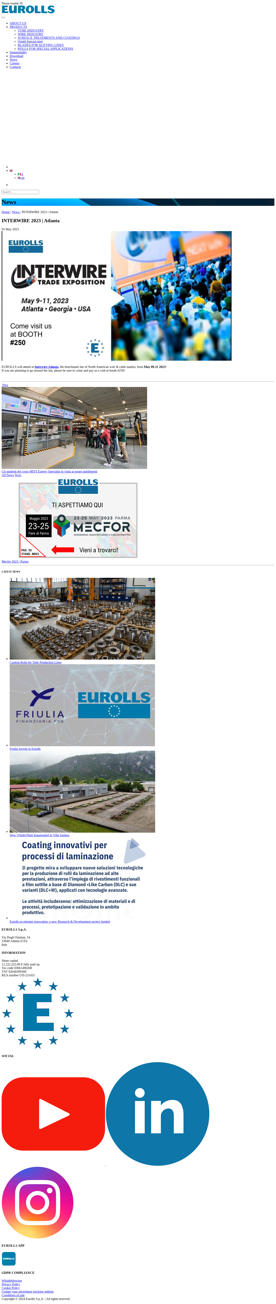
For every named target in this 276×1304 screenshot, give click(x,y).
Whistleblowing (12, 1280)
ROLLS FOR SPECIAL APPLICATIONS (45, 48)
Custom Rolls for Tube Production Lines (35, 662)
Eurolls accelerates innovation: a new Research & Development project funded (60, 921)
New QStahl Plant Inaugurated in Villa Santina (39, 835)
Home (6, 212)
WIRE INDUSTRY (30, 34)
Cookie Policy (11, 1288)
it (22, 174)
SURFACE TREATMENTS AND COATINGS (49, 37)
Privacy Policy (11, 1284)
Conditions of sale (13, 1295)
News (16, 212)
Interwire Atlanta (46, 367)
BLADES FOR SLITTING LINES (41, 45)
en (22, 178)
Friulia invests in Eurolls (25, 748)
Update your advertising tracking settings (28, 1291)
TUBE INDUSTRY (31, 30)
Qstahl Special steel (30, 41)
